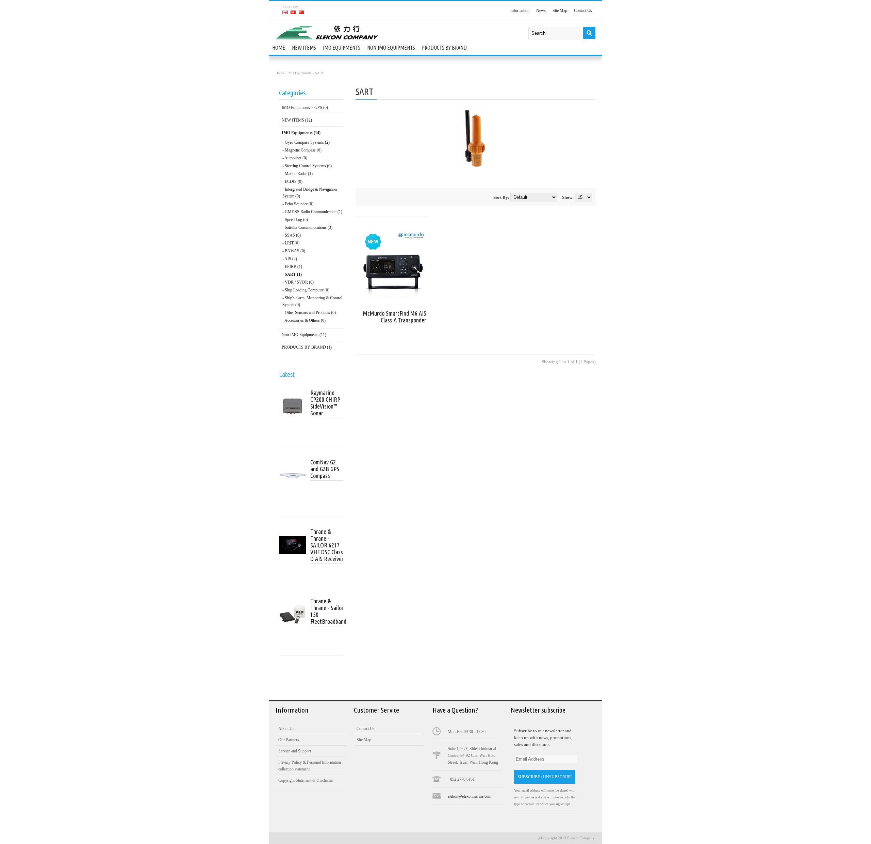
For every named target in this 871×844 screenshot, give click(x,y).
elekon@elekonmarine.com (469, 796)
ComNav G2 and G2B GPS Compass (324, 469)
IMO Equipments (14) (301, 132)
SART (319, 73)
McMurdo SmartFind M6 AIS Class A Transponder (394, 316)
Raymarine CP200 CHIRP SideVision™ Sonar (325, 402)
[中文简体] (301, 12)
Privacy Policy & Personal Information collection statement (309, 765)
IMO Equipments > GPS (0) (305, 107)
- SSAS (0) (291, 235)
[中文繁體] (293, 12)
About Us (286, 728)
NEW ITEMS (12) (297, 120)
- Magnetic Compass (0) (302, 150)
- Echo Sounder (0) (297, 204)
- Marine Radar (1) (297, 173)
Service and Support (294, 751)
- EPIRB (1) (292, 266)
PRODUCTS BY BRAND (444, 48)
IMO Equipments (341, 48)
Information (519, 10)
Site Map (560, 10)
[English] (285, 12)
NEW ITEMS (304, 48)
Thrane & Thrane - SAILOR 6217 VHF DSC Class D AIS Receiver (327, 545)
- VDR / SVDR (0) (298, 282)
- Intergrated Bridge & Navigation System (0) (309, 192)
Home (278, 48)
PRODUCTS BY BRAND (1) (307, 347)
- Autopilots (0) (294, 158)
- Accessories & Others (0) (304, 320)
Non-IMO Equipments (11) (304, 334)
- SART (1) (292, 274)
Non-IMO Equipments (391, 48)
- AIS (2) (289, 258)
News (541, 10)
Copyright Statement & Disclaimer (306, 780)
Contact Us (583, 10)
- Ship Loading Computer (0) (305, 290)
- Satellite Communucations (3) (307, 227)
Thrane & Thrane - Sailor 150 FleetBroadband (327, 611)
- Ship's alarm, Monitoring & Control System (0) (312, 301)
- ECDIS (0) (292, 181)
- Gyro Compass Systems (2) (306, 142)
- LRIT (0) (290, 243)
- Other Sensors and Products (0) (309, 312)
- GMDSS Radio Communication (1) (312, 211)
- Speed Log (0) (295, 219)
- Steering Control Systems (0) (307, 165)
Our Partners (288, 739)
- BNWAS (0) (293, 251)
